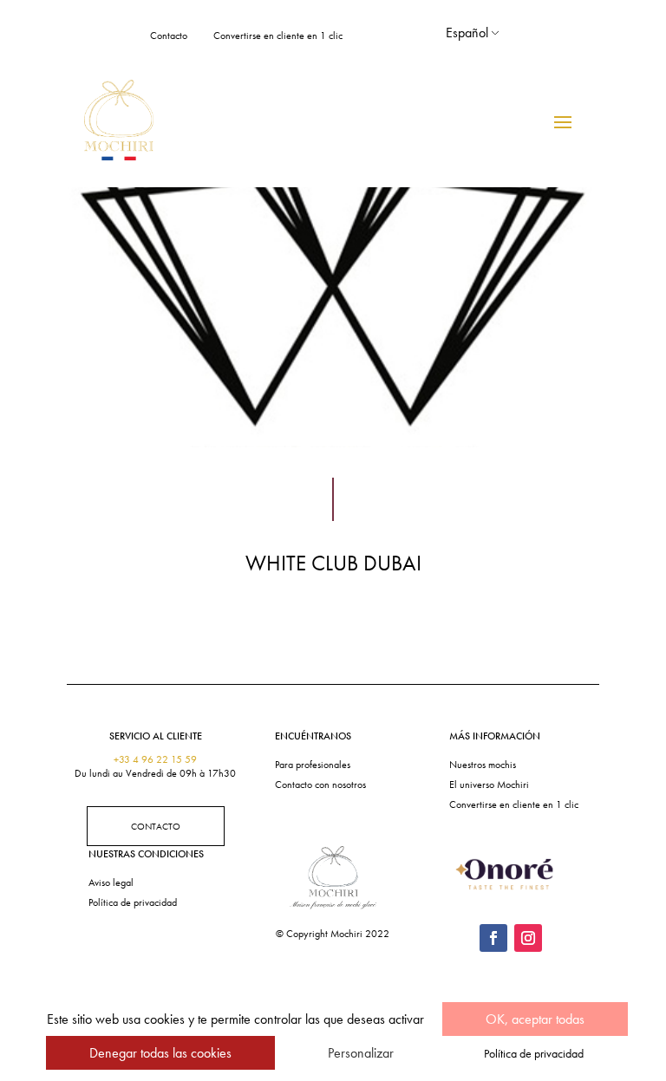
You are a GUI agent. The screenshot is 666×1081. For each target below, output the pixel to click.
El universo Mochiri (489, 784)
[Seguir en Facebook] (493, 938)
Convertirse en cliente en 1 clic (278, 35)
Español (467, 32)
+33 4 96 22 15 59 (155, 759)
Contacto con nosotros (320, 784)
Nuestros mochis (482, 765)
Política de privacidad (132, 902)
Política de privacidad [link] (534, 1053)
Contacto (168, 35)
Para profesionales (312, 765)
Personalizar (361, 1053)
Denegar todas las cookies (160, 1053)
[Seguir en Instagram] (528, 938)
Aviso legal (111, 882)
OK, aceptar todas (535, 1019)
